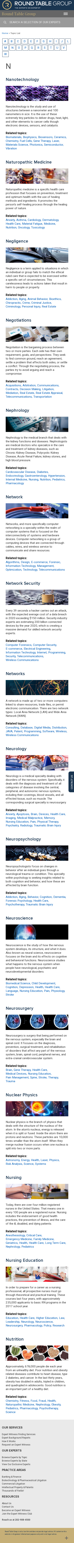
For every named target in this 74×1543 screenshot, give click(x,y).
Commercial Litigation (13, 1483)
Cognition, (46, 897)
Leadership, (13, 1321)
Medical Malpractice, (30, 818)
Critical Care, (34, 1235)
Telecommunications (52, 569)
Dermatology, (50, 220)
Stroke (10, 994)
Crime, (26, 302)
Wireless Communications (22, 660)
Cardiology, (34, 220)
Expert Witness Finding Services (18, 1434)
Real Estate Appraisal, (49, 393)
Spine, (34, 1077)
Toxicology (38, 227)
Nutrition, (11, 227)
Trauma (10, 1081)
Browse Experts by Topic (14, 1457)
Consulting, (13, 727)
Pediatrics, (58, 479)
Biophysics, (30, 137)
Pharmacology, (33, 1325)
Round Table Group (19, 14)
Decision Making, (30, 389)
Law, (62, 1318)
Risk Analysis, (14, 1164)
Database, (26, 727)
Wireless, (61, 731)
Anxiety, (10, 220)
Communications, (48, 385)
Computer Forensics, (19, 645)
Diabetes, (43, 472)
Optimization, (14, 569)
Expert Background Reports (16, 1437)
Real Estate (49, 306)
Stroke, (43, 1077)
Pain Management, (17, 1077)
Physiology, (58, 991)
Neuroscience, (44, 1321)
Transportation (42, 396)
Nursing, (34, 479)
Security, (11, 656)
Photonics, (36, 144)
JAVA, (9, 731)
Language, (12, 991)
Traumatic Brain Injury (47, 825)
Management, (45, 566)
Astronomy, (13, 1160)
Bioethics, (55, 299)
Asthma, (21, 220)
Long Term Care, (55, 1243)
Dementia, (59, 897)
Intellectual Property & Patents (17, 1487)
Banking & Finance (11, 1476)
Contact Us (8, 1506)
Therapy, (53, 1077)
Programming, (57, 652)
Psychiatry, (12, 825)
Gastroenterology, (36, 475)
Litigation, (48, 389)
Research (59, 1325)
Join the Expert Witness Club (17, 1513)
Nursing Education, (17, 821)
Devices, (44, 814)
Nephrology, (13, 1246)
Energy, (25, 1160)
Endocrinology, (15, 475)
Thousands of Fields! (13, 1490)
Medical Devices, (16, 1073)
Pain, (33, 821)
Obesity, (56, 1404)
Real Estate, (27, 393)
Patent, (18, 731)
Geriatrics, (12, 1243)
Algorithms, (13, 562)
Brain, (34, 814)
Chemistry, (12, 141)
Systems (40, 1164)
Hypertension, (56, 475)
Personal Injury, (31, 306)
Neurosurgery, (14, 1325)
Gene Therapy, (42, 141)
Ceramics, (60, 137)
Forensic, (55, 562)
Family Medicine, (43, 1239)
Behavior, (33, 897)
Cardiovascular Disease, (21, 472)
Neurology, (27, 1321)
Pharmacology (15, 483)
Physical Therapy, (48, 821)
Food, (34, 1400)
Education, (12, 1318)
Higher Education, (47, 1318)
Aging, (23, 299)
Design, (25, 562)
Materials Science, (17, 144)
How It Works (9, 1441)
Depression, (26, 987)
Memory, (49, 818)
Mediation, (12, 393)
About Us (6, 1503)
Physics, (54, 1160)
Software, (49, 731)
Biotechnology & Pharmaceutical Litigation (24, 1480)
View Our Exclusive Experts (16, 1464)
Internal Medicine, (17, 479)
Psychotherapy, (15, 904)
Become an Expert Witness (16, 1510)
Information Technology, (21, 566)
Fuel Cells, (26, 141)
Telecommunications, (19, 396)
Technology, (30, 569)
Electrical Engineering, (37, 648)
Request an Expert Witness (16, 1444)
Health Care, (13, 223)
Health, (39, 987)
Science (11, 1412)
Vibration (11, 148)
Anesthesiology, (15, 1235)
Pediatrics (27, 1246)
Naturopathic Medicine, (20, 1404)
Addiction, (12, 299)
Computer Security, (45, 645)
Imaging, (11, 818)
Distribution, (59, 727)
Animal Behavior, (38, 299)
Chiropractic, (13, 302)
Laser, (56, 141)
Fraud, (42, 1400)
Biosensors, (45, 137)
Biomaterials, (14, 137)
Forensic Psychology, (19, 900)
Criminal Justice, (41, 302)
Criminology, (13, 306)
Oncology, (24, 227)
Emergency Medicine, (19, 1239)
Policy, (48, 1325)
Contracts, (12, 389)
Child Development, (44, 983)
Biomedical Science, (18, 983)
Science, (29, 1164)
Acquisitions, (14, 385)
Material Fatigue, (32, 223)
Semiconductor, (54, 144)
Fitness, (25, 1400)
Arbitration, (29, 385)
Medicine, (50, 223)
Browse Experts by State (14, 1460)
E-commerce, (39, 562)
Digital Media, (42, 727)
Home (5, 33)
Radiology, (26, 825)
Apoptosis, (23, 814)
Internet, (42, 652)
